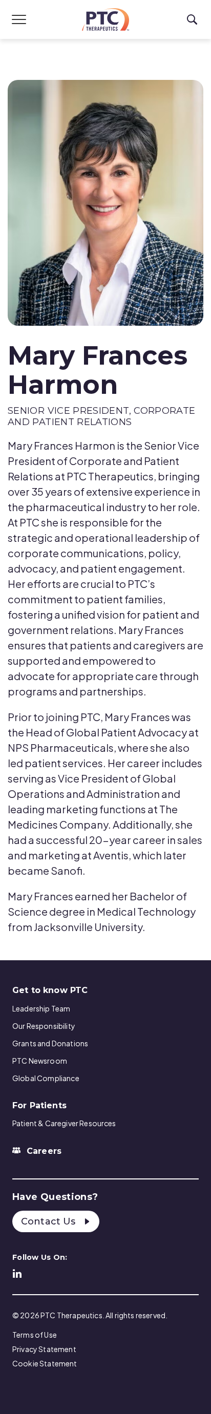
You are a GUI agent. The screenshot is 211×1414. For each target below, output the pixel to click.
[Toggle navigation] (19, 19)
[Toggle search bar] (192, 19)
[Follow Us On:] (17, 1272)
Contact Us (49, 1221)
